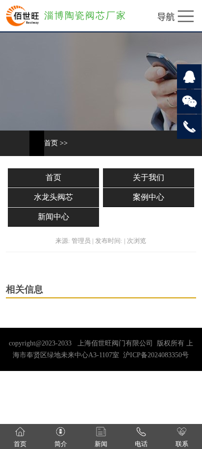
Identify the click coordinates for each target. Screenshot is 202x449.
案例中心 (148, 197)
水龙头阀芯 (53, 197)
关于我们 (148, 177)
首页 (51, 143)
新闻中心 (53, 216)
